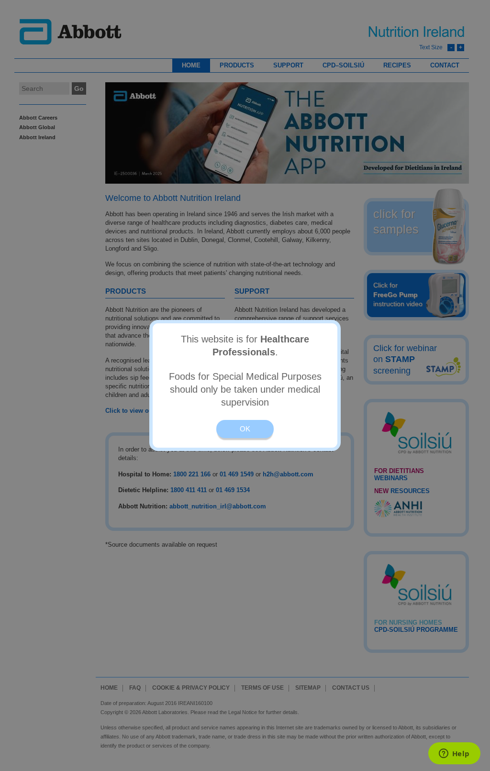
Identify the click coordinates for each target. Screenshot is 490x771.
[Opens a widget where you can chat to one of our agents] (454, 754)
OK (245, 429)
